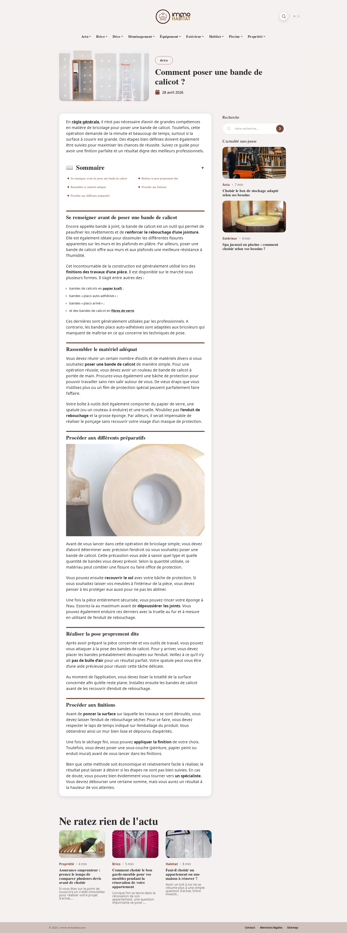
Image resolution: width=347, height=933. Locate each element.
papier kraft (112, 288)
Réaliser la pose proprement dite (160, 178)
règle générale (85, 121)
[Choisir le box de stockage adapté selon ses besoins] (254, 163)
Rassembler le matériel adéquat (88, 187)
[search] (284, 16)
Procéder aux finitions (154, 187)
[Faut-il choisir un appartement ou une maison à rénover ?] (189, 844)
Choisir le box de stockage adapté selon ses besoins (250, 193)
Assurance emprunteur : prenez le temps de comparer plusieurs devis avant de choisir (80, 876)
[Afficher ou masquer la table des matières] (154, 167)
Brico (116, 864)
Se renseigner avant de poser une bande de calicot (99, 178)
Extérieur (229, 238)
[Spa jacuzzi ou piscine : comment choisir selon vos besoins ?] (254, 216)
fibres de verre (122, 310)
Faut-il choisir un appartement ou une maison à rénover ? (183, 874)
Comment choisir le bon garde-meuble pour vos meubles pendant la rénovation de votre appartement (132, 878)
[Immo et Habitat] (173, 16)
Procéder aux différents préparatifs (90, 195)
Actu (164, 60)
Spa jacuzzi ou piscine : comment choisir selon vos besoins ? (250, 246)
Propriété (66, 864)
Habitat (172, 864)
